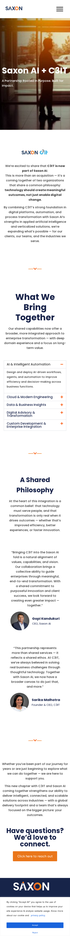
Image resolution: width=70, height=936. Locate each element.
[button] (35, 364)
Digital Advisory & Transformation (21, 414)
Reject (35, 932)
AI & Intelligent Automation (28, 364)
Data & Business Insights (26, 405)
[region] (35, 916)
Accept (35, 925)
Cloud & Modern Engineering (30, 397)
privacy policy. (38, 915)
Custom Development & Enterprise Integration (26, 425)
